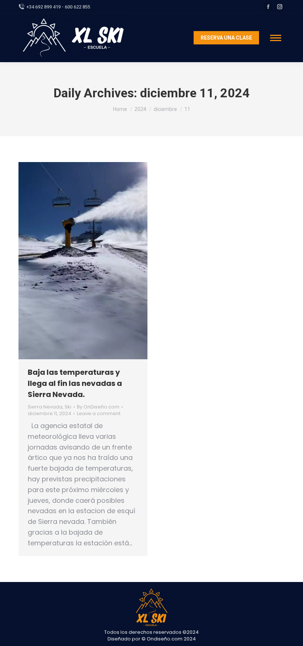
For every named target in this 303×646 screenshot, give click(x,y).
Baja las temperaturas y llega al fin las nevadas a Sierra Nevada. (75, 383)
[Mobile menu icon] (276, 38)
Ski (68, 406)
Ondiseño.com (165, 638)
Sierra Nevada (45, 406)
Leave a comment (98, 413)
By (98, 407)
